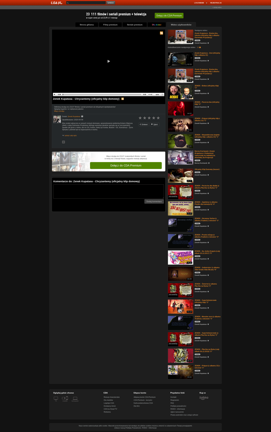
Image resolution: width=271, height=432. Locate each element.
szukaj (111, 3)
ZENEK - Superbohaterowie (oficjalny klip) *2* (206, 301)
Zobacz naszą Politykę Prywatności (127, 428)
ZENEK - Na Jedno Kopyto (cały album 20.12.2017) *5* (207, 252)
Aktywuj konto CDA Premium (145, 397)
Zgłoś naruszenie (177, 412)
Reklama (107, 412)
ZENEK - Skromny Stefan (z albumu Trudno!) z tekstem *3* (207, 219)
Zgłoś (155, 125)
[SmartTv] (67, 403)
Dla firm (137, 406)
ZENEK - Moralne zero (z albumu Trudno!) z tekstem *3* (207, 318)
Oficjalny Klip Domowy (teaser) (207, 169)
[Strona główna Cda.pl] (57, 2)
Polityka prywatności (178, 406)
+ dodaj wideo (217, 7)
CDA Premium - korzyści (143, 400)
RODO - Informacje (149, 428)
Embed (144, 125)
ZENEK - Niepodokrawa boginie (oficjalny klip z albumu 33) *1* (207, 136)
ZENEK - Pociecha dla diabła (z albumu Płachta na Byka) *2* (207, 187)
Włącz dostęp (59, 111)
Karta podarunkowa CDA (143, 403)
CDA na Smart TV (110, 409)
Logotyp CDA (109, 403)
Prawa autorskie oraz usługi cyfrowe (184, 415)
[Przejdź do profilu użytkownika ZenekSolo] (57, 119)
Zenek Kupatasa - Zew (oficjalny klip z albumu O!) (207, 54)
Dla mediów (108, 400)
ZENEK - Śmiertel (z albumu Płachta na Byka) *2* (206, 285)
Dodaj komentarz (154, 201)
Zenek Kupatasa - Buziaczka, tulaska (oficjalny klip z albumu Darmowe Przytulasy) (207, 35)
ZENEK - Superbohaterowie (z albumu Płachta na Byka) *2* (206, 334)
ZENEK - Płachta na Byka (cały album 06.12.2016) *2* (207, 350)
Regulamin (175, 400)
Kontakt (173, 397)
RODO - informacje (178, 409)
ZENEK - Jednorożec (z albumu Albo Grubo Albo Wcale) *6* (207, 269)
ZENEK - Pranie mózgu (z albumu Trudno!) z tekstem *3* (207, 236)
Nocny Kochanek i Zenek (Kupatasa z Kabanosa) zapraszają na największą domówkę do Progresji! (205, 154)
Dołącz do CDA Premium (125, 165)
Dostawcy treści (110, 406)
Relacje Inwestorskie (112, 397)
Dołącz (169, 15)
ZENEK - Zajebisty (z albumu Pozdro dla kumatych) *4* (206, 203)
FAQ (172, 403)
